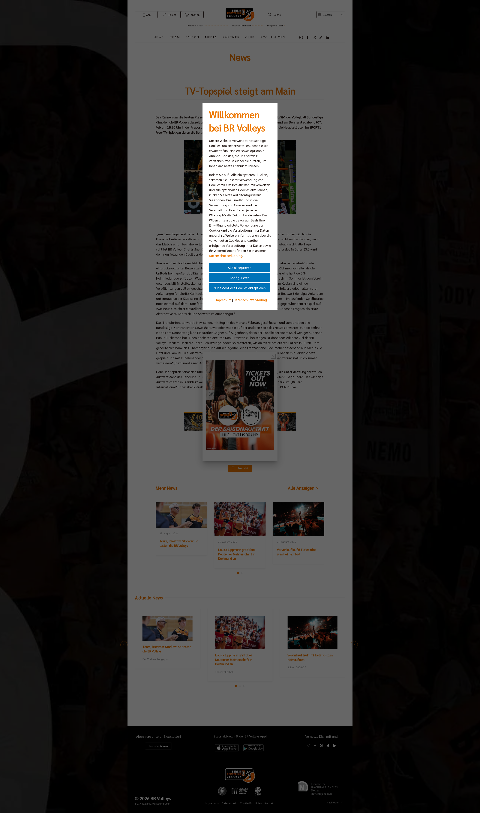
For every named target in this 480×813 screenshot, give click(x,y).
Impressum (223, 300)
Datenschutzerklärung (225, 255)
